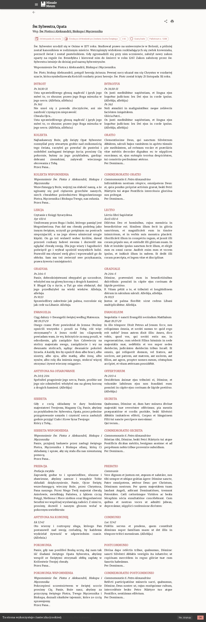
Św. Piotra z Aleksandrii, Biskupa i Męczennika (71, 31)
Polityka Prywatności (77, 617)
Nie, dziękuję (185, 617)
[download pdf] (172, 21)
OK (200, 617)
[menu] (36, 4)
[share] (166, 21)
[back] (34, 12)
